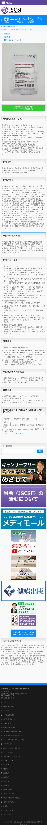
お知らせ (6, 764)
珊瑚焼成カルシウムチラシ (13, 40)
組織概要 (6, 777)
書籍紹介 (6, 769)
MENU (9, 3)
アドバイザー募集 (8, 794)
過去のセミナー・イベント (11, 756)
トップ (5, 702)
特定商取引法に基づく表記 (11, 798)
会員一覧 (6, 781)
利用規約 (6, 806)
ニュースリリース (8, 760)
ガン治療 (6, 711)
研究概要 (7, 37)
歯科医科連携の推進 (9, 719)
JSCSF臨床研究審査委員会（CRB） (14, 736)
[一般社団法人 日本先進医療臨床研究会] (11, 11)
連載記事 (6, 773)
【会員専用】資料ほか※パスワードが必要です (23, 108)
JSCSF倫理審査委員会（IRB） (12, 731)
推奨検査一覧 (7, 723)
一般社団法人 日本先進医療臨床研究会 (24, 822)
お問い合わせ (7, 814)
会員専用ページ (8, 789)
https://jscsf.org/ (19, 433)
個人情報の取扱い (8, 802)
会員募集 (6, 785)
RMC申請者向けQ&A (9, 744)
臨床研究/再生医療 (9, 727)
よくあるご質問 (8, 810)
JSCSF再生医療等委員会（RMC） (14, 740)
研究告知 (7, 34)
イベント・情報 (8, 752)
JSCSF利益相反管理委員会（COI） (14, 748)
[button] (4, 2)
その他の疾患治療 (8, 715)
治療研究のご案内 (8, 707)
